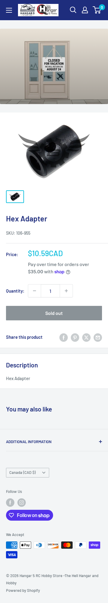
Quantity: (15, 291)
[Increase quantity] (66, 290)
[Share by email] (98, 336)
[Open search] (73, 10)
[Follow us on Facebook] (10, 502)
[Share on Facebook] (63, 336)
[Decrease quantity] (34, 290)
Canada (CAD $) (22, 472)
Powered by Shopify (23, 590)
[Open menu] (9, 10)
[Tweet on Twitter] (86, 336)
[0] (97, 10)
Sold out (54, 313)
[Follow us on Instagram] (21, 502)
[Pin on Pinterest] (75, 336)
